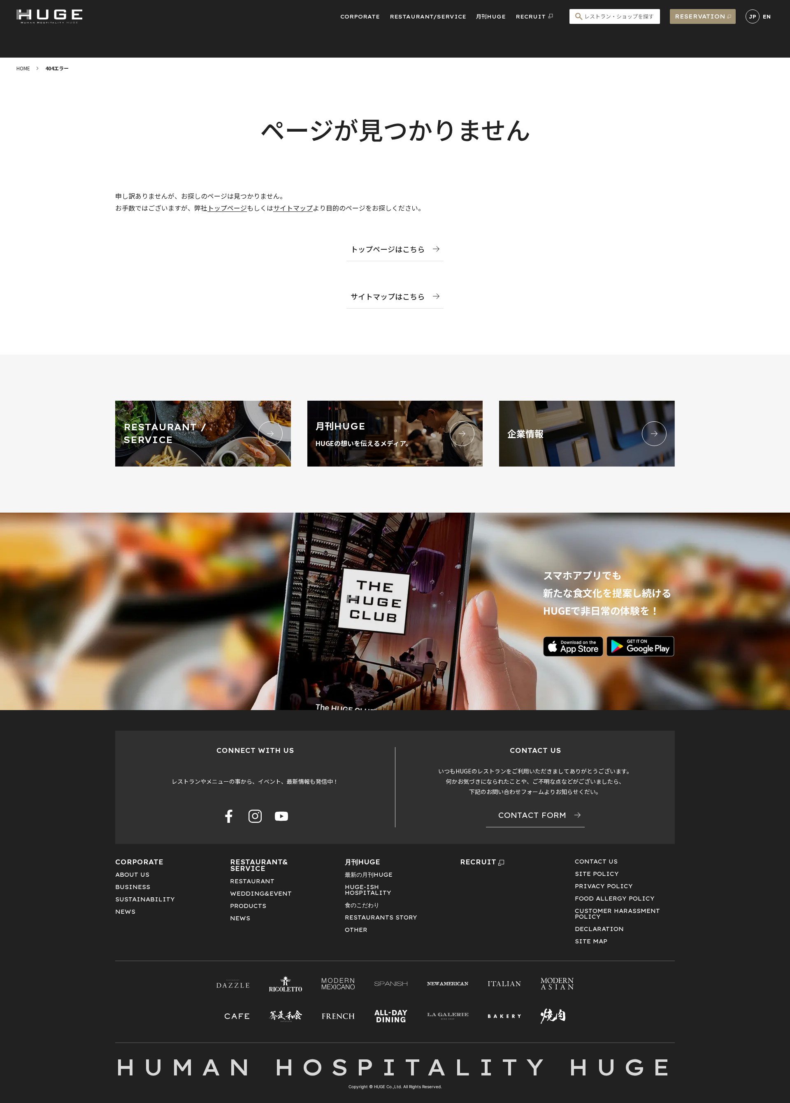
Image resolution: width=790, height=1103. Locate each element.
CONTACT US (596, 861)
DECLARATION (599, 929)
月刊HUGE (491, 16)
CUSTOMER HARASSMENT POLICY (617, 913)
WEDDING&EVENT (261, 893)
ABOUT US (132, 874)
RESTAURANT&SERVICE (259, 865)
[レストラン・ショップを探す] (614, 16)
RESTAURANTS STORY (381, 917)
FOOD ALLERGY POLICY (615, 898)
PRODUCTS (248, 906)
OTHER (356, 929)
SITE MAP (591, 941)
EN (767, 17)
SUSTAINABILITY (145, 899)
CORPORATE (360, 16)
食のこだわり (362, 905)
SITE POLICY (597, 874)
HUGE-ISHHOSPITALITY (368, 889)
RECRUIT (478, 862)
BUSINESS (132, 887)
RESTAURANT (252, 881)
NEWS (125, 911)
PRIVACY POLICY (604, 886)
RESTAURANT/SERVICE (428, 16)
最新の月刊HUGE (369, 874)
